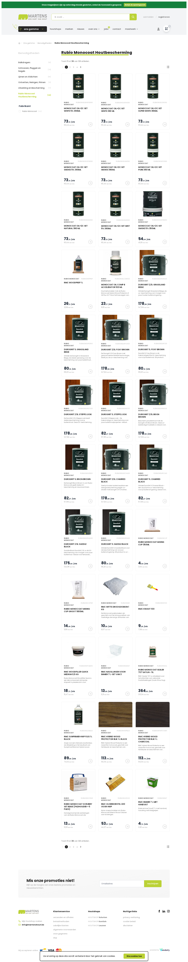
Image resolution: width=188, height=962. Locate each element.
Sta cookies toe (134, 956)
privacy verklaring (131, 917)
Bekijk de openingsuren (135, 5)
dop (55, 937)
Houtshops (55, 29)
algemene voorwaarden (64, 929)
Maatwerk (130, 29)
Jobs (106, 29)
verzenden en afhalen (63, 917)
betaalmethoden (61, 921)
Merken (69, 29)
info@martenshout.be (33, 924)
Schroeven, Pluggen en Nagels (34, 70)
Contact (117, 29)
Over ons (92, 29)
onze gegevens (60, 933)
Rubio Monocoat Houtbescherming (34, 95)
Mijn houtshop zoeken (32, 921)
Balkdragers (34, 62)
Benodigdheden (45, 43)
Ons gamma (29, 43)
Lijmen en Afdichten (34, 76)
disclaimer (128, 925)
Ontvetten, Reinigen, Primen (34, 82)
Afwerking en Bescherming (34, 87)
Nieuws (80, 29)
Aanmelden (148, 17)
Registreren (164, 17)
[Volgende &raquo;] (80, 67)
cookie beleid (129, 921)
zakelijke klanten (61, 925)
